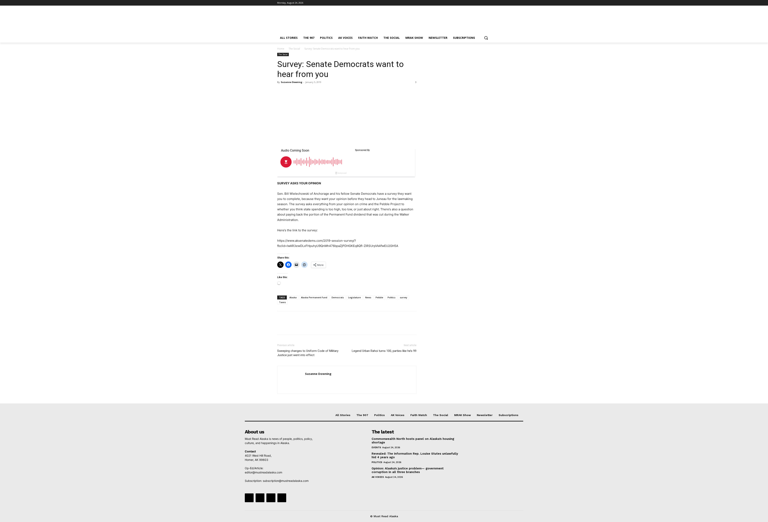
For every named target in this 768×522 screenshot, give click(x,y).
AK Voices (378, 477)
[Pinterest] (300, 91)
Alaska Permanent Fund (314, 297)
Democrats (338, 297)
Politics (391, 297)
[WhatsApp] (309, 91)
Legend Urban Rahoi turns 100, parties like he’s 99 (384, 351)
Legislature (354, 297)
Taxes (282, 302)
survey (403, 297)
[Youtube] (488, 3)
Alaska (293, 297)
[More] (318, 91)
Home (280, 48)
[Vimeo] (483, 3)
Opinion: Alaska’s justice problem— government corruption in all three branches (408, 470)
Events (376, 447)
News (368, 297)
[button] (486, 38)
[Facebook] (466, 3)
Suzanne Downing (291, 82)
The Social (294, 48)
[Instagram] (472, 3)
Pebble (379, 297)
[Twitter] (477, 3)
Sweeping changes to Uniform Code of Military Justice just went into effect (307, 353)
